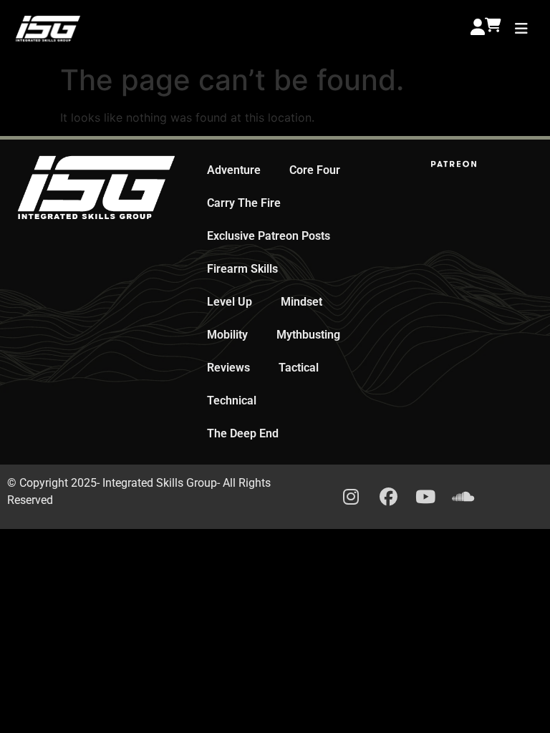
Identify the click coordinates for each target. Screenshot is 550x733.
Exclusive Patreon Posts (268, 236)
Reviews (228, 367)
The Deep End (243, 433)
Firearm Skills (242, 269)
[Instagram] (351, 497)
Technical (231, 400)
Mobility (227, 334)
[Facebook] (388, 497)
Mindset (301, 302)
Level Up (229, 302)
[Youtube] (425, 497)
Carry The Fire (244, 203)
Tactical (299, 367)
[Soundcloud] (463, 497)
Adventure (234, 170)
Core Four (314, 170)
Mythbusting (308, 334)
